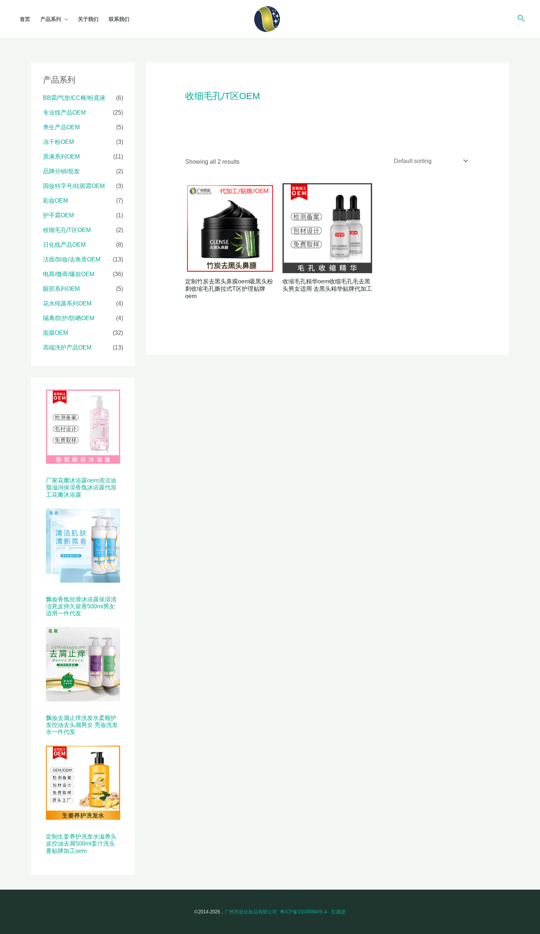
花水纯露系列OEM (67, 303)
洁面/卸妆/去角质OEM (71, 259)
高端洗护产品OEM (67, 347)
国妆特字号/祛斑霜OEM (74, 186)
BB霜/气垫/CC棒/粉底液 (74, 98)
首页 (25, 19)
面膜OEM (55, 333)
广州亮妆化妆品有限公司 (250, 912)
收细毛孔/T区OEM (67, 230)
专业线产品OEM (64, 112)
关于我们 (88, 19)
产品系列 (50, 19)
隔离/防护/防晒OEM (68, 318)
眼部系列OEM (61, 289)
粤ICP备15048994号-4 (303, 912)
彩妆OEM (55, 201)
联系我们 (119, 19)
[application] (64, 19)
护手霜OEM (58, 215)
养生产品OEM (61, 127)
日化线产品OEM (64, 245)
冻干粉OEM (58, 142)
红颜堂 (338, 912)
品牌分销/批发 (61, 171)
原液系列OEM (61, 156)
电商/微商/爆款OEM (68, 274)
